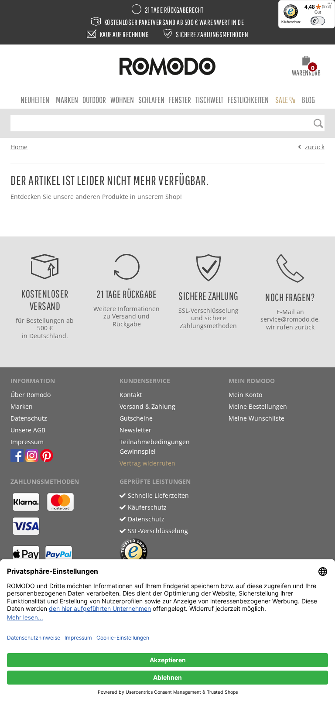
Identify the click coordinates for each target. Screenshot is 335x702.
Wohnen (122, 100)
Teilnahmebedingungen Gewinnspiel (155, 446)
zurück (315, 147)
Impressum (27, 442)
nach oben (165, 227)
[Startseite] (167, 68)
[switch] (318, 21)
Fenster (180, 100)
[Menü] (330, 5)
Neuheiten (35, 100)
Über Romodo (30, 394)
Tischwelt (209, 100)
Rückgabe (127, 324)
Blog (308, 100)
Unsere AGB (27, 430)
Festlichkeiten (248, 100)
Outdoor (94, 100)
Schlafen (151, 100)
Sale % (285, 100)
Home (18, 147)
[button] (306, 67)
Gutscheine (136, 418)
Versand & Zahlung (147, 406)
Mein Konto (245, 394)
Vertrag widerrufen (147, 463)
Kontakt (131, 394)
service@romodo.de (289, 319)
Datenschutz (28, 418)
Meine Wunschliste (256, 418)
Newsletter (135, 430)
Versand (124, 316)
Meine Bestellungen (258, 406)
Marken (67, 100)
